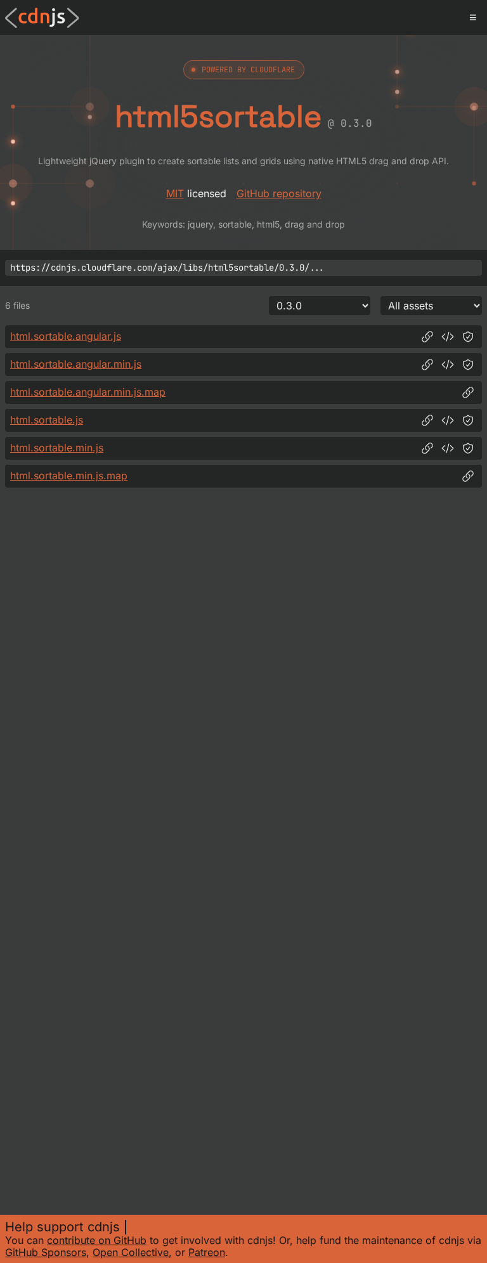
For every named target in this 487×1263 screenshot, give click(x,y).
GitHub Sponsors (45, 1252)
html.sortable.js (46, 419)
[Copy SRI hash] (468, 337)
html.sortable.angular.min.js (75, 364)
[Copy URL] (427, 337)
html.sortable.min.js (56, 447)
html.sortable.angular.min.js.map (88, 392)
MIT (175, 193)
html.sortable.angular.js (65, 336)
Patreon (206, 1252)
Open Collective (131, 1252)
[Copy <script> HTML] (448, 337)
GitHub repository (279, 193)
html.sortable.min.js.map (68, 475)
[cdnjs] (42, 18)
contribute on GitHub (96, 1240)
